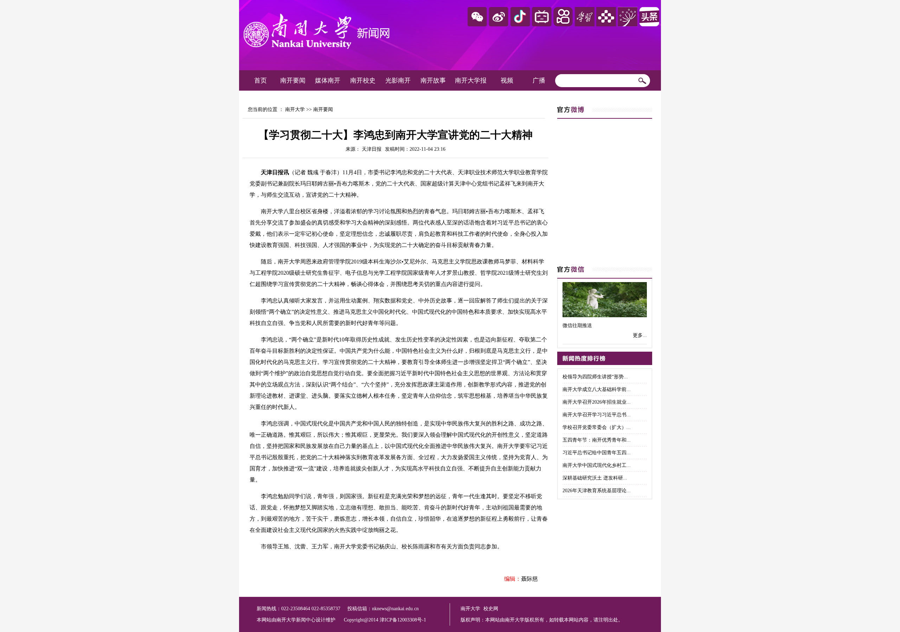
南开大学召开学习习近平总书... (596, 414)
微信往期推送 (577, 325)
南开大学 (295, 109)
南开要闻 (293, 80)
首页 (260, 80)
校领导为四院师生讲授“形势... (595, 376)
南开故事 (433, 80)
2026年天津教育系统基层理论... (596, 490)
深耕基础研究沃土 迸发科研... (594, 478)
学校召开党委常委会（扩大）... (596, 427)
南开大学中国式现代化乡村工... (596, 465)
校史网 (490, 608)
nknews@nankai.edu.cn (395, 608)
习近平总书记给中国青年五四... (596, 452)
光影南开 (398, 80)
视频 (507, 80)
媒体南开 (327, 80)
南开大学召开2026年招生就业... (596, 402)
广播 (539, 80)
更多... (640, 335)
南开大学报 (471, 80)
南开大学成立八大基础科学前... (596, 389)
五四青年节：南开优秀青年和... (596, 440)
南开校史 (362, 80)
